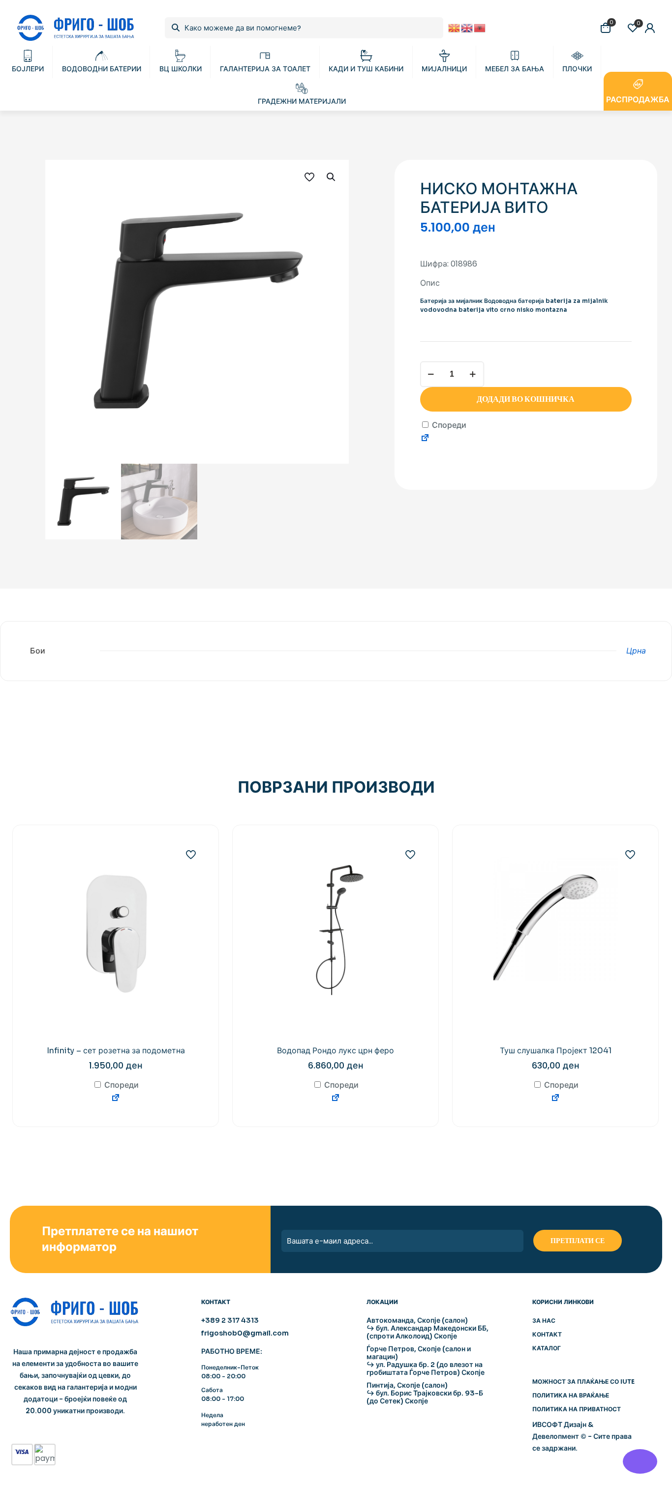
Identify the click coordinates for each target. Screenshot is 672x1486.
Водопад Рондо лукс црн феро (335, 1050)
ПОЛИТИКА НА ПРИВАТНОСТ (576, 1409)
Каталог (546, 1348)
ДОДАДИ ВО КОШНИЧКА (526, 399)
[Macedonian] (454, 27)
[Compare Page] (425, 439)
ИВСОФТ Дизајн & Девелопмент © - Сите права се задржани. (582, 1436)
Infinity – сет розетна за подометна (116, 1050)
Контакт (547, 1334)
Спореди (448, 425)
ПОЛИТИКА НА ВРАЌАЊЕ (570, 1395)
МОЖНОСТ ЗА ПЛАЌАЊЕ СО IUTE (583, 1381)
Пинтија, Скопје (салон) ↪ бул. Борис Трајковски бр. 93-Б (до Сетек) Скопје (425, 1393)
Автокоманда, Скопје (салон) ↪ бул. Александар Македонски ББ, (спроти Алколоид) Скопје (428, 1328)
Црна (636, 650)
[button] (331, 177)
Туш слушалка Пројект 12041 (555, 1050)
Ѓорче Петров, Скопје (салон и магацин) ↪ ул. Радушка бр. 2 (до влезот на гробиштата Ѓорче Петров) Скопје (426, 1360)
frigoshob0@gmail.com (245, 1333)
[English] (467, 27)
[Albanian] (480, 27)
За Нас (543, 1320)
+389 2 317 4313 (230, 1320)
